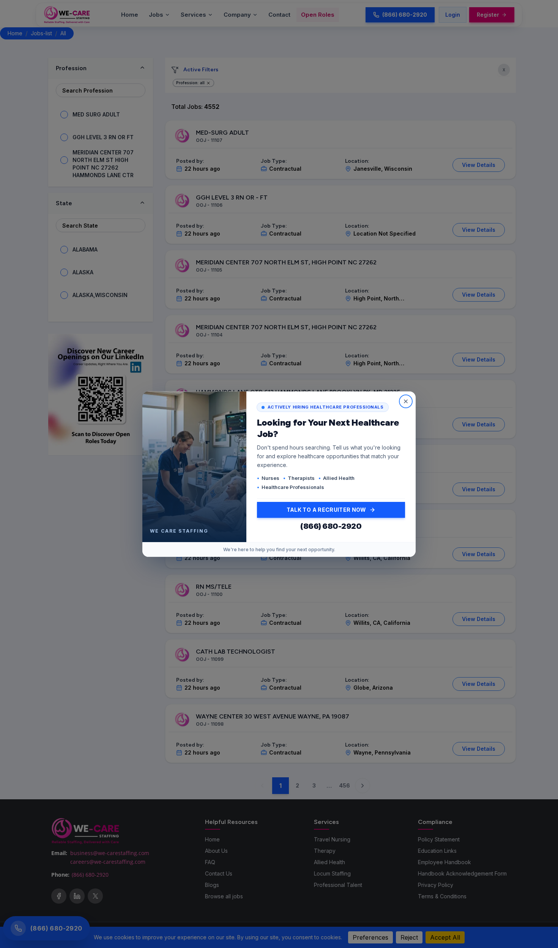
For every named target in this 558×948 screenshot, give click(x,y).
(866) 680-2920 (330, 526)
